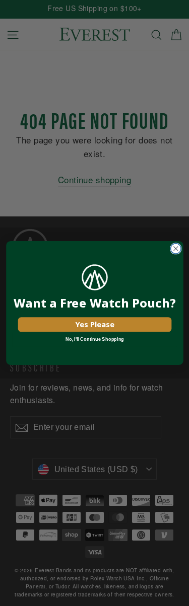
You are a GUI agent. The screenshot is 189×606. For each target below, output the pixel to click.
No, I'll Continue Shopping (94, 339)
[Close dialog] (175, 249)
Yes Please (94, 324)
